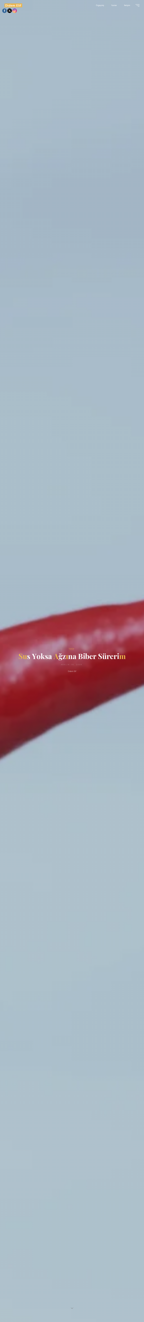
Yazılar (71, 648)
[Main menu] (137, 5)
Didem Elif (13, 5)
